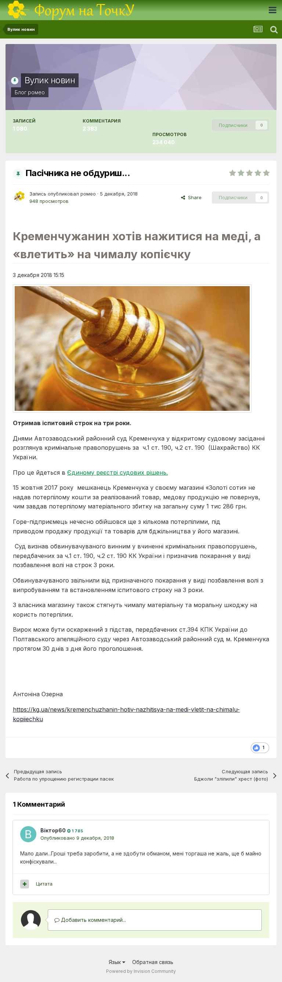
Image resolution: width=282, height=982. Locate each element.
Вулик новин (50, 80)
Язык (115, 962)
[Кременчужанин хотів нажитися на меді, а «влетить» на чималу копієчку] (132, 348)
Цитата (44, 884)
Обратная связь (152, 962)
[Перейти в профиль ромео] (19, 196)
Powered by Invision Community (141, 971)
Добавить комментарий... (92, 920)
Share (193, 197)
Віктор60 (53, 830)
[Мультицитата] (24, 884)
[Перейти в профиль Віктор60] (28, 834)
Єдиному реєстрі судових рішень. (117, 472)
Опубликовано (77, 838)
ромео (36, 92)
